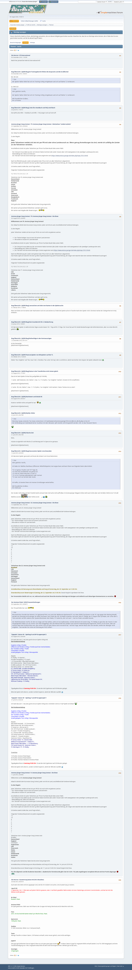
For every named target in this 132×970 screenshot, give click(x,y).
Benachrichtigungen (15, 42)
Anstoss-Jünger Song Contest (20, 124)
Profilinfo (13, 28)
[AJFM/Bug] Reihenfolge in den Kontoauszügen (37, 338)
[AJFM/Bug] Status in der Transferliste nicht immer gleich (40, 371)
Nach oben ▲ (120, 966)
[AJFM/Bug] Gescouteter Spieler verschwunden (37, 451)
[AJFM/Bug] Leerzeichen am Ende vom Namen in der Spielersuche (42, 305)
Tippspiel (14, 634)
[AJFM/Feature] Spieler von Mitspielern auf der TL (37, 355)
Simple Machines (21, 966)
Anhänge (32, 42)
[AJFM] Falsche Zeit (28, 433)
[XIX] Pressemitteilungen (32, 602)
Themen (25, 42)
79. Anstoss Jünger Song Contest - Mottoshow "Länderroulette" (51, 124)
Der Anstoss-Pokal (17, 602)
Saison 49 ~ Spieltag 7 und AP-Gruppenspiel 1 (32, 698)
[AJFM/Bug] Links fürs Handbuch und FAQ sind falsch (38, 108)
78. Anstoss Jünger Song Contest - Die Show (44, 216)
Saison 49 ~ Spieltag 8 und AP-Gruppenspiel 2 (32, 634)
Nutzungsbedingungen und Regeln (107, 966)
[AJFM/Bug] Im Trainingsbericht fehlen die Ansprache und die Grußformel (45, 72)
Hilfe (96, 966)
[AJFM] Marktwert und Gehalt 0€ (32, 397)
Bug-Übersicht (15, 72)
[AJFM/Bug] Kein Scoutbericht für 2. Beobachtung (37, 322)
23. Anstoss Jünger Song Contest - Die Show (44, 503)
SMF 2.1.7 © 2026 (12, 966)
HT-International (24, 55)
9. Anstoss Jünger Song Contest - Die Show (44, 773)
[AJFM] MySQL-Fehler (28, 413)
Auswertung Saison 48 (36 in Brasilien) (31, 880)
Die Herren (14, 55)
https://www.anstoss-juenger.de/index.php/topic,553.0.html (69, 155)
